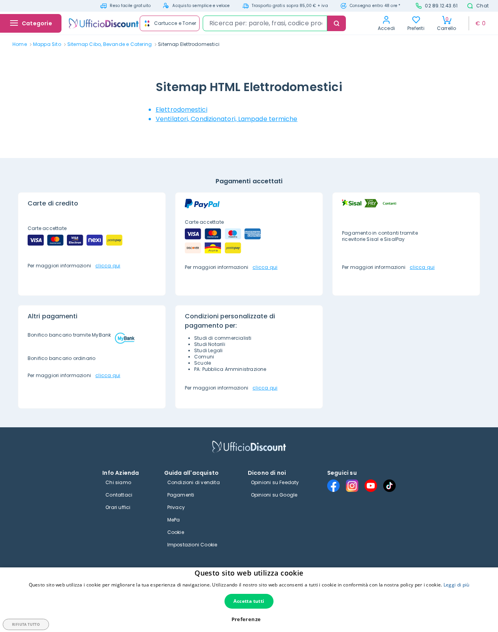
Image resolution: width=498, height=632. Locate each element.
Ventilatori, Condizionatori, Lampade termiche (227, 118)
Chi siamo (118, 482)
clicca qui (107, 265)
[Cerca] (336, 23)
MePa (173, 519)
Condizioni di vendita (193, 482)
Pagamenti (181, 495)
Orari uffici (117, 507)
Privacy (176, 507)
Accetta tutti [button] (248, 601)
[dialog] (249, 599)
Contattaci (118, 495)
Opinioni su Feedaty (275, 482)
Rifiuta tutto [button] (26, 624)
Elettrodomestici (181, 109)
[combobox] (265, 23)
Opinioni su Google (274, 495)
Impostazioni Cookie (192, 544)
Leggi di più (457, 584)
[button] (249, 619)
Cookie (175, 532)
